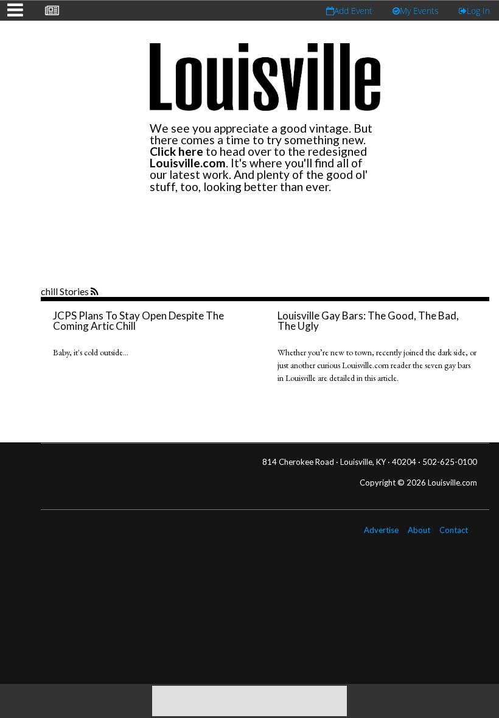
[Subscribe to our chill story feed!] (96, 292)
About (419, 530)
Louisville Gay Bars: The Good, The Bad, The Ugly (368, 320)
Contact (453, 530)
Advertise (381, 530)
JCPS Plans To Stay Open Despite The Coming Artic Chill (138, 320)
